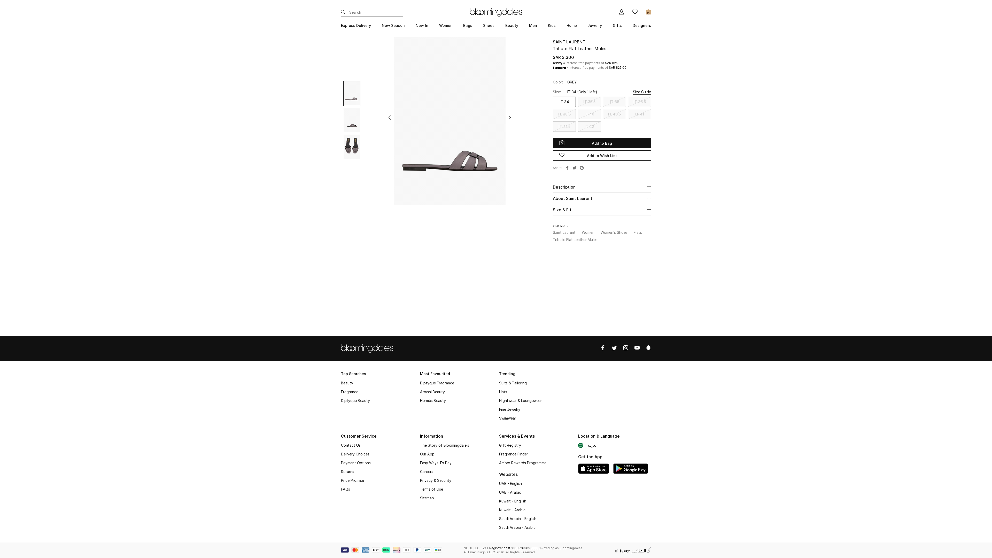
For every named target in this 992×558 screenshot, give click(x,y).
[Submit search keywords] (343, 12)
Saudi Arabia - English (517, 518)
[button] (390, 117)
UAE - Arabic (510, 492)
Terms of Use (431, 489)
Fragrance (349, 392)
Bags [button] (467, 25)
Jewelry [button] (594, 25)
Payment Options (356, 463)
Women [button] (446, 25)
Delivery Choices (355, 454)
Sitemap (427, 498)
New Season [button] (393, 25)
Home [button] (572, 25)
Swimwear (507, 418)
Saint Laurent (569, 41)
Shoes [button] (488, 25)
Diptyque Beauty (355, 400)
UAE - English (510, 483)
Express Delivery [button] (356, 25)
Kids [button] (552, 25)
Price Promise (352, 480)
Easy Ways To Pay (436, 463)
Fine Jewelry (509, 409)
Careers (426, 471)
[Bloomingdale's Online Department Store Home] (496, 11)
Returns (347, 471)
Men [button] (533, 25)
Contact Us (351, 445)
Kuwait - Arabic (512, 510)
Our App (427, 454)
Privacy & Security (435, 480)
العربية (592, 445)
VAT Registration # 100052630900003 (512, 548)
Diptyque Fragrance (437, 383)
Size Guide (642, 92)
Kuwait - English (512, 501)
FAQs (345, 489)
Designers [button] (642, 25)
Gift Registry (510, 445)
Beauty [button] (511, 25)
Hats (503, 392)
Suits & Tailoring (513, 383)
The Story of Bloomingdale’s (444, 445)
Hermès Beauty (433, 400)
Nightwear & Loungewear (520, 400)
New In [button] (422, 25)
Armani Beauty (432, 392)
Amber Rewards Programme (522, 463)
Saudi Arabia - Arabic (517, 527)
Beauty (347, 383)
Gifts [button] (617, 25)
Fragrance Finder (513, 454)
